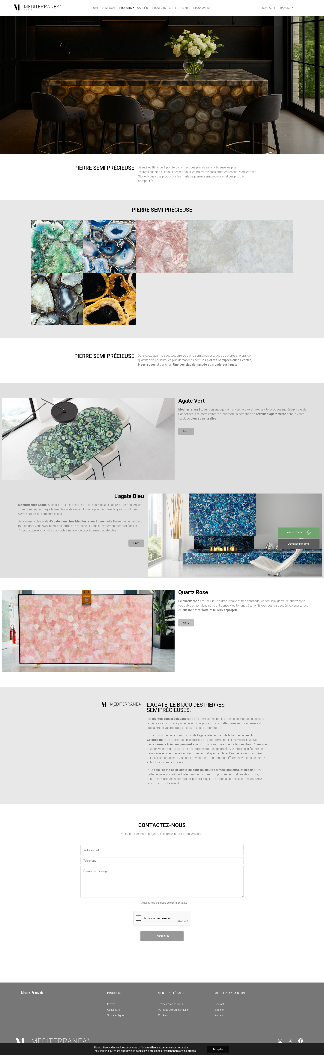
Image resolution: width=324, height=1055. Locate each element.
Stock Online (202, 7)
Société (219, 1009)
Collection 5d (178, 7)
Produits (125, 7)
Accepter (217, 1049)
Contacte (269, 7)
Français (285, 7)
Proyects (159, 7)
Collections (114, 1009)
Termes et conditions (170, 1004)
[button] (186, 431)
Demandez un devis (298, 543)
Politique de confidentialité (173, 1009)
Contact (219, 1004)
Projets (219, 1015)
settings (191, 1050)
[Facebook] (300, 1040)
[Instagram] (280, 1040)
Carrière (143, 7)
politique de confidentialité (171, 902)
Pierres (111, 1004)
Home (95, 7)
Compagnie (109, 7)
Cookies (163, 1015)
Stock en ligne (115, 1015)
